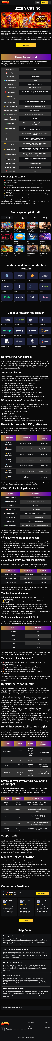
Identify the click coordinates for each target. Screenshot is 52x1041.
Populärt (6, 217)
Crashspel (31, 217)
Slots (44, 217)
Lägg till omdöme (42, 893)
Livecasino (18, 217)
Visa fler (26, 920)
